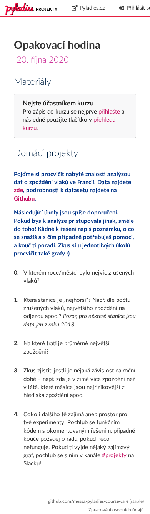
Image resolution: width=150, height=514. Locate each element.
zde (18, 190)
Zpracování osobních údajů (116, 509)
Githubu (24, 199)
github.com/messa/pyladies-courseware (88, 501)
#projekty (114, 455)
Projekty (46, 9)
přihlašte (109, 112)
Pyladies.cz (92, 8)
